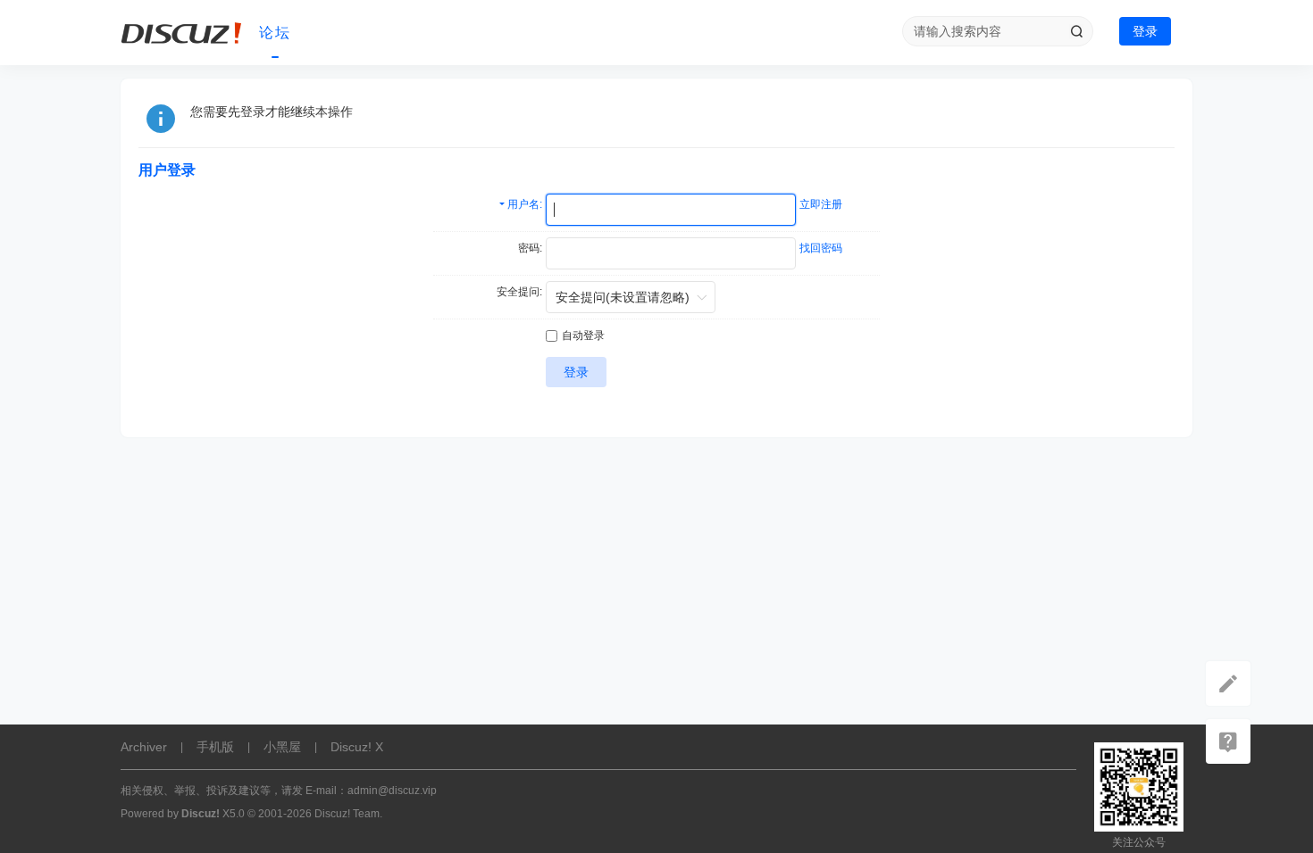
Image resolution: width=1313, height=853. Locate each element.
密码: (530, 248)
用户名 (523, 204)
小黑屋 (282, 747)
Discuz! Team (347, 813)
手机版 (215, 747)
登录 (1145, 31)
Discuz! (200, 813)
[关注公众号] (1228, 741)
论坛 (275, 32)
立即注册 (820, 204)
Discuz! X (356, 747)
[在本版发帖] (1228, 683)
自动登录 (583, 335)
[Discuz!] (183, 33)
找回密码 (820, 248)
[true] (1076, 31)
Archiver (144, 747)
